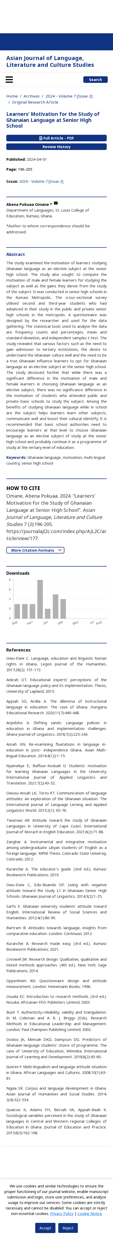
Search (95, 79)
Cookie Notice (90, 1213)
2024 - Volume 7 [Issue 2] (69, 96)
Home (12, 96)
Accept (45, 1227)
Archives (32, 96)
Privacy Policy (61, 1213)
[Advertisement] (56, 15)
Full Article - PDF (58, 138)
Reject (68, 1227)
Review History (57, 146)
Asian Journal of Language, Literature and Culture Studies (50, 61)
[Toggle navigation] (9, 79)
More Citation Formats (33, 550)
